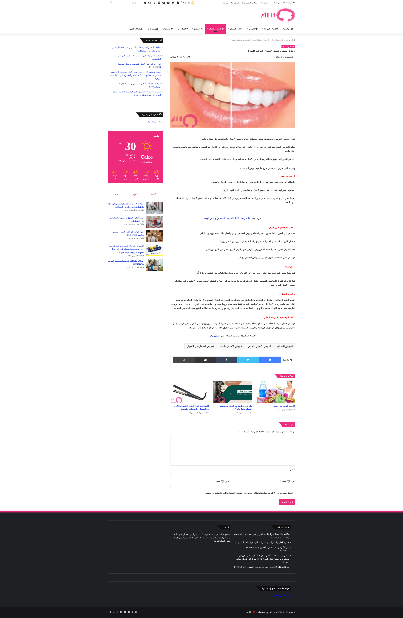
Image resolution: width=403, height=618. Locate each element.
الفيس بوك (215, 336)
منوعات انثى (135, 29)
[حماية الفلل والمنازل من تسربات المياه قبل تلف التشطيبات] (154, 222)
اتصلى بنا (235, 3)
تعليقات (117, 194)
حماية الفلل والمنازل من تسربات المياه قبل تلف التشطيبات (262, 542)
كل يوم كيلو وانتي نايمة (284, 406)
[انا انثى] (278, 15)
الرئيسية (287, 29)
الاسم (292, 469)
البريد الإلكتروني (287, 481)
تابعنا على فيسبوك (155, 121)
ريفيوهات (152, 29)
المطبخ (197, 29)
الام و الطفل (235, 29)
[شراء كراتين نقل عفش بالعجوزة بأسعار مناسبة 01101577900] (154, 236)
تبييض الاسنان (284, 346)
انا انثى (249, 612)
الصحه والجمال (215, 29)
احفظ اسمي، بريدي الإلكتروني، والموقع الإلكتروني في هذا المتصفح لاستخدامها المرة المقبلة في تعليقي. (249, 493)
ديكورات (181, 29)
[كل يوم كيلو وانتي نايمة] (276, 392)
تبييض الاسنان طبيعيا (230, 346)
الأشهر (136, 194)
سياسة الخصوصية (249, 3)
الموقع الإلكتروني (223, 481)
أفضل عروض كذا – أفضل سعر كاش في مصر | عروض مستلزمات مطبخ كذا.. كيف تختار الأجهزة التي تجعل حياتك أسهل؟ (134, 75)
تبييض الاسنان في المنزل (200, 346)
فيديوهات (166, 29)
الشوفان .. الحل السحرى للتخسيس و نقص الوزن (226, 218)
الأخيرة (153, 194)
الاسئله (266, 3)
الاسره (252, 29)
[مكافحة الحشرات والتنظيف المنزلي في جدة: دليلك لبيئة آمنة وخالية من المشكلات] (154, 208)
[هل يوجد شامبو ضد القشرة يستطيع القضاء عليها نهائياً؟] (232, 392)
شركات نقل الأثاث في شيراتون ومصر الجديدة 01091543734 (261, 567)
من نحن (224, 3)
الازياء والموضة (270, 29)
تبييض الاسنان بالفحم (259, 346)
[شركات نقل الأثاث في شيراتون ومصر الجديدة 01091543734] (154, 265)
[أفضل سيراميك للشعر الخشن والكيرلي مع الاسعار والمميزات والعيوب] (189, 392)
